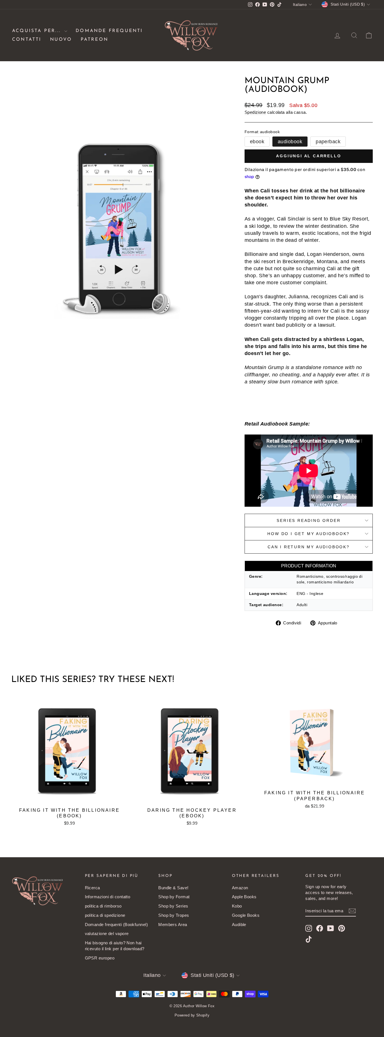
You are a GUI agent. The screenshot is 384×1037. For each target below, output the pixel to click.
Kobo (237, 906)
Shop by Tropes (173, 915)
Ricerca (92, 887)
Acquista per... (37, 31)
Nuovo (61, 39)
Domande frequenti (109, 31)
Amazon (240, 887)
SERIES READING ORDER (308, 520)
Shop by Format (173, 896)
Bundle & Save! (173, 887)
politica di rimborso (103, 906)
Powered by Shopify (192, 1015)
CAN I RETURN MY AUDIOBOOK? (309, 547)
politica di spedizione (105, 915)
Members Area (172, 924)
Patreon (94, 39)
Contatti (27, 39)
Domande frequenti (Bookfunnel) (116, 924)
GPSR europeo (99, 958)
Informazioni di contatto (107, 896)
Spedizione (255, 112)
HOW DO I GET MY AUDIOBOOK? (308, 533)
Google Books (245, 915)
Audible (239, 924)
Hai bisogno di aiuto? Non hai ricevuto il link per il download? (114, 945)
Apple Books (244, 896)
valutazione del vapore (107, 933)
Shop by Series (173, 906)
